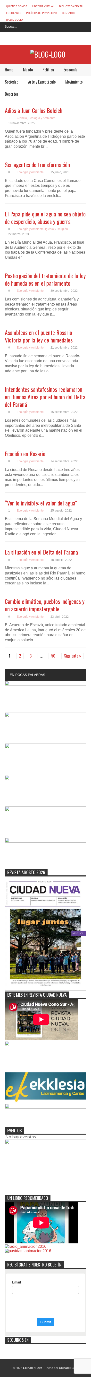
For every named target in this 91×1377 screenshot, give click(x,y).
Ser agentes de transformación (37, 164)
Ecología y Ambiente (41, 118)
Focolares (13, 13)
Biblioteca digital (71, 6)
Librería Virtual (43, 6)
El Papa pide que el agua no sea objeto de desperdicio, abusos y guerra (45, 217)
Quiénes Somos (16, 6)
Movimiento (74, 82)
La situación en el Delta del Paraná (41, 551)
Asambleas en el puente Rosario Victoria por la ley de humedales (39, 336)
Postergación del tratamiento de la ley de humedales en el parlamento (45, 279)
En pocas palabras (27, 675)
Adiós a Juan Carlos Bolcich (33, 110)
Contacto (68, 13)
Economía (70, 70)
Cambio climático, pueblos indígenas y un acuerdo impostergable (44, 605)
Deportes (11, 94)
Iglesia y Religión (56, 229)
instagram (49, 39)
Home (9, 70)
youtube (58, 39)
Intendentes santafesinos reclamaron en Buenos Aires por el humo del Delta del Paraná (45, 397)
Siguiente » (72, 656)
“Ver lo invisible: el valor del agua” (41, 502)
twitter (40, 39)
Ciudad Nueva (33, 1368)
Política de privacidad (41, 13)
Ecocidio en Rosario (25, 453)
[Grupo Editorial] (48, 54)
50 (53, 656)
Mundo (28, 70)
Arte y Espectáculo (42, 82)
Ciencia (22, 118)
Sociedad (11, 82)
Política (48, 70)
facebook (31, 39)
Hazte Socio (14, 19)
